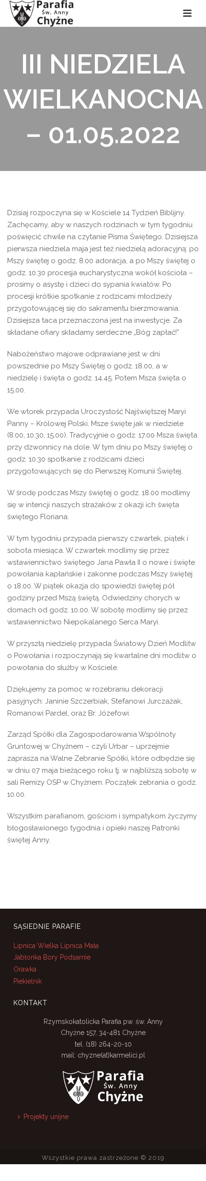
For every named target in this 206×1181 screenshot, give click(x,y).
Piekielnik (27, 981)
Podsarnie (75, 957)
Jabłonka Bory (35, 957)
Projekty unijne (46, 1116)
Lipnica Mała (79, 946)
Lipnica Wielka (36, 946)
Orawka (24, 969)
